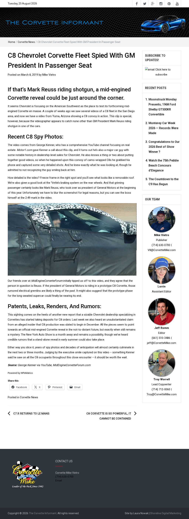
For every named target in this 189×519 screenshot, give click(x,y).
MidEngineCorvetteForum (47, 280)
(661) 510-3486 (161, 338)
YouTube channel (98, 145)
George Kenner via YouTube (34, 365)
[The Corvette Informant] (94, 22)
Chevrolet (25, 106)
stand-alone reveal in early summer (56, 339)
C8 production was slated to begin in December (70, 324)
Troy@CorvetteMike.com (162, 394)
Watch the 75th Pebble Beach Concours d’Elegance (164, 165)
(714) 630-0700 (161, 245)
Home (11, 42)
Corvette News (26, 42)
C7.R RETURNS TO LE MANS (31, 413)
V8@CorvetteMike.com (162, 250)
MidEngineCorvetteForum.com (71, 365)
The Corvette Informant (42, 513)
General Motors (74, 285)
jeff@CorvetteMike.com (161, 343)
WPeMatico (27, 373)
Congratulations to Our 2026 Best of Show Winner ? (164, 147)
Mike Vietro (49, 74)
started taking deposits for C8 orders (48, 319)
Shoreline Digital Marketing (165, 513)
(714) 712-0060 (161, 389)
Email (58, 480)
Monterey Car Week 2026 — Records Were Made (163, 128)
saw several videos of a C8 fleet (94, 111)
